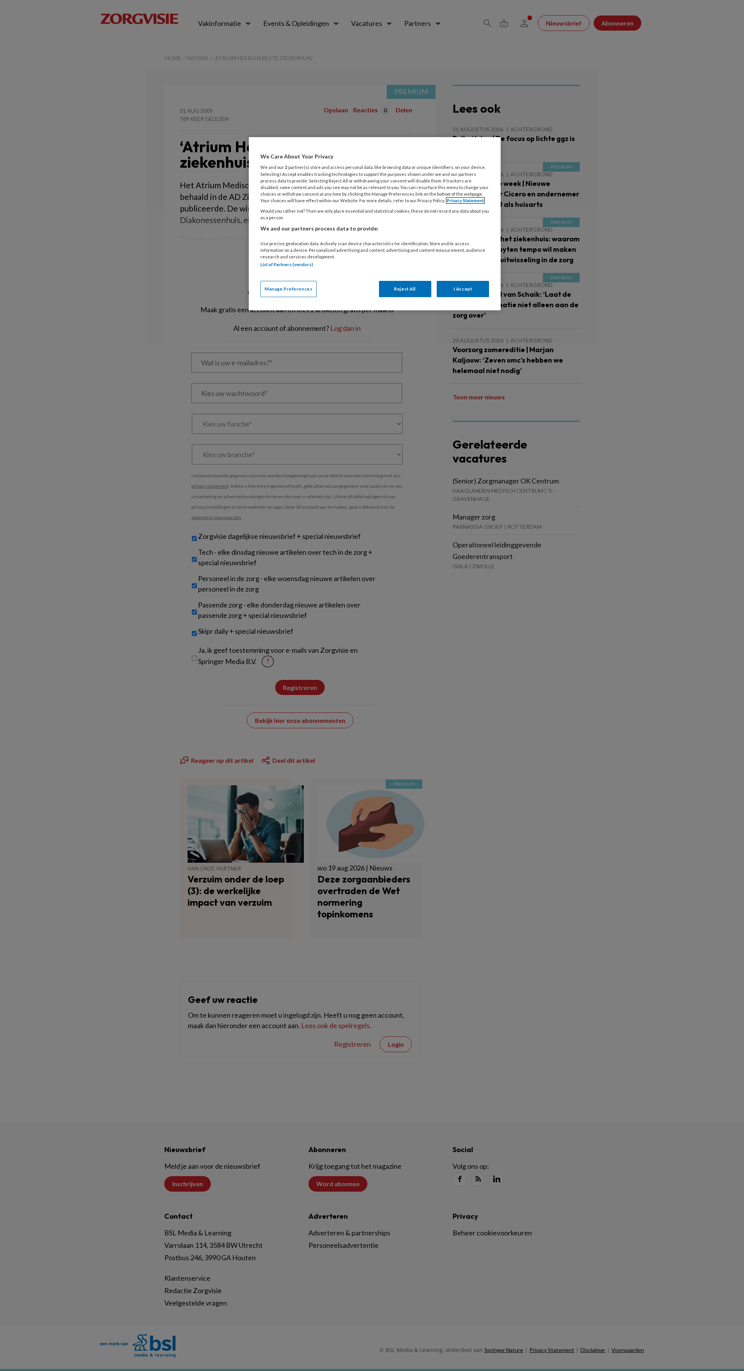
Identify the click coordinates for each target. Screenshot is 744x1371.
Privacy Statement (465, 200)
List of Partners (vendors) (286, 264)
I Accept (463, 288)
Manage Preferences (288, 288)
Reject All (405, 288)
